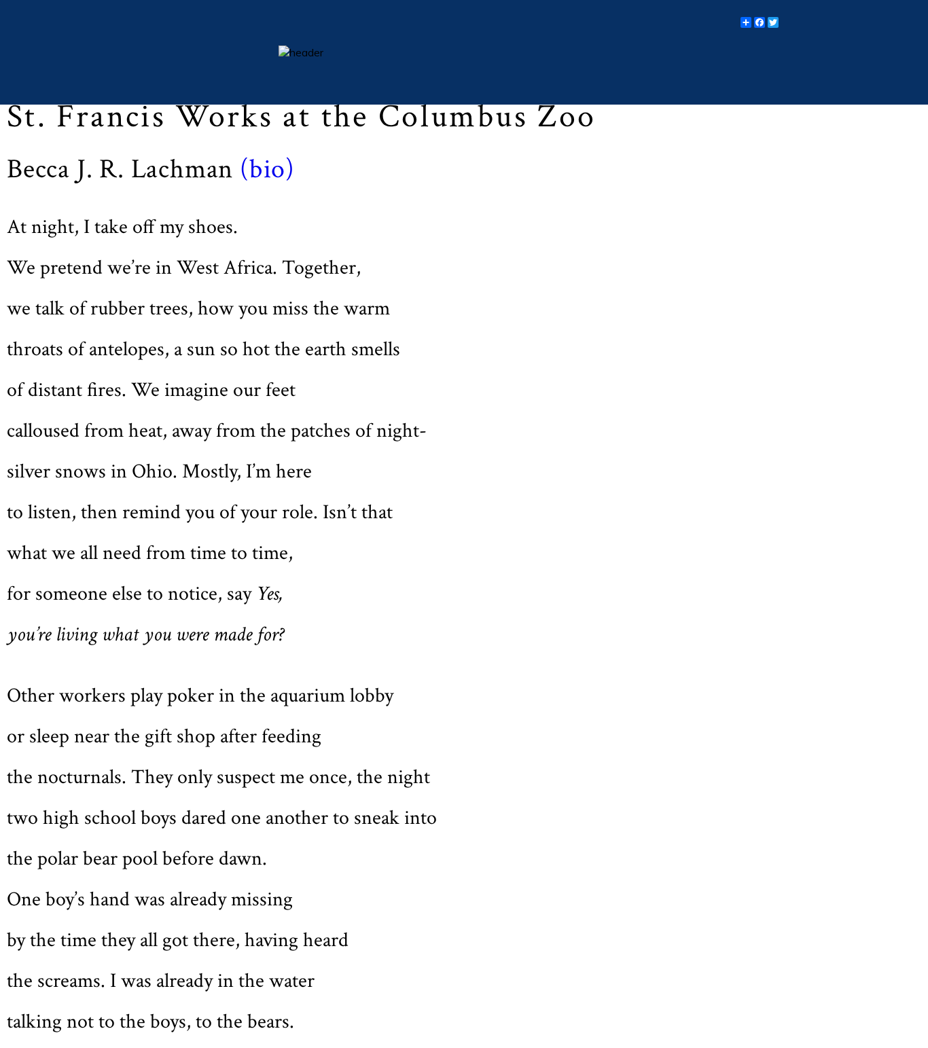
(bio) (264, 169)
